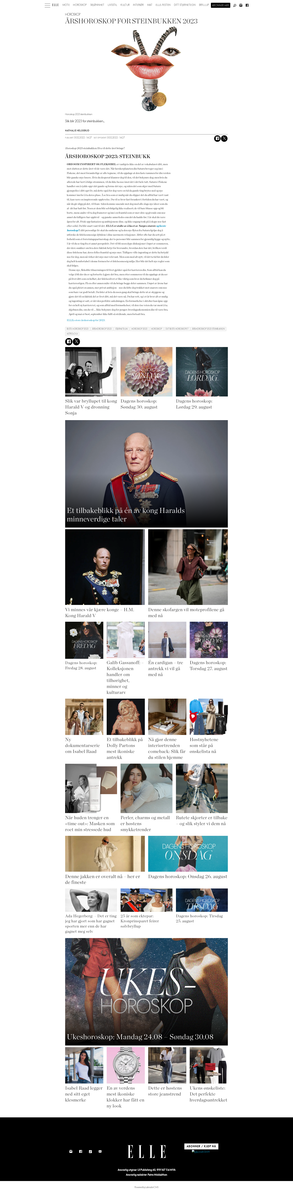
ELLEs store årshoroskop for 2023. (86, 320)
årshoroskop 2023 (102, 329)
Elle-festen (163, 5)
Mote (66, 5)
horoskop (156, 329)
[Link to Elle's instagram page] (70, 1151)
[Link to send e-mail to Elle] (100, 1151)
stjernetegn (121, 329)
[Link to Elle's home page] (146, 1151)
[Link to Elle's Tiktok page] (90, 1151)
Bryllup (204, 5)
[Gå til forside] (55, 5)
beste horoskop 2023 (78, 329)
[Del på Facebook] (217, 138)
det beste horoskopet (177, 329)
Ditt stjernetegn (185, 5)
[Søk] (235, 6)
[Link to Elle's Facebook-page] (80, 1151)
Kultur (125, 5)
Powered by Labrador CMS (147, 1187)
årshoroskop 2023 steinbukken (208, 329)
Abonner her (220, 5)
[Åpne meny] (47, 4)
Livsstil (112, 5)
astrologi (72, 334)
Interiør (138, 5)
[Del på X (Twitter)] (224, 138)
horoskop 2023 (139, 329)
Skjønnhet (97, 5)
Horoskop (80, 5)
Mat (149, 5)
